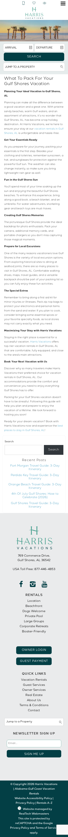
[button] (63, 3)
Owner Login (34, 650)
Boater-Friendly (34, 631)
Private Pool (34, 616)
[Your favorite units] (34, 3)
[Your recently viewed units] (45, 3)
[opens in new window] (21, 585)
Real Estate (34, 695)
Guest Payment (34, 661)
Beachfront (33, 606)
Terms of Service (47, 828)
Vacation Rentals (34, 680)
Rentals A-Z (44, 803)
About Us (34, 700)
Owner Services (34, 690)
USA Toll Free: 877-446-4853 (34, 569)
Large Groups (34, 621)
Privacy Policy (25, 803)
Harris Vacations (40, 342)
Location (34, 601)
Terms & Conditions (34, 705)
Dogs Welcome (33, 611)
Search (34, 56)
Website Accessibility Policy (33, 798)
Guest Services (34, 685)
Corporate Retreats (34, 626)
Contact (34, 710)
